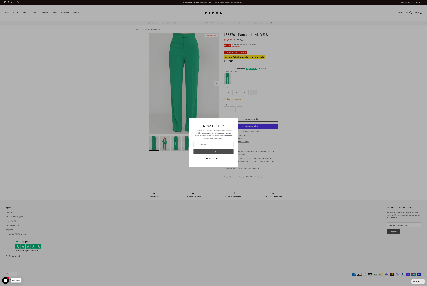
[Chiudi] (235, 120)
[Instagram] (210, 158)
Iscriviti (213, 152)
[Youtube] (213, 158)
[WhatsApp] (220, 158)
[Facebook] (207, 158)
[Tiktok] (217, 158)
